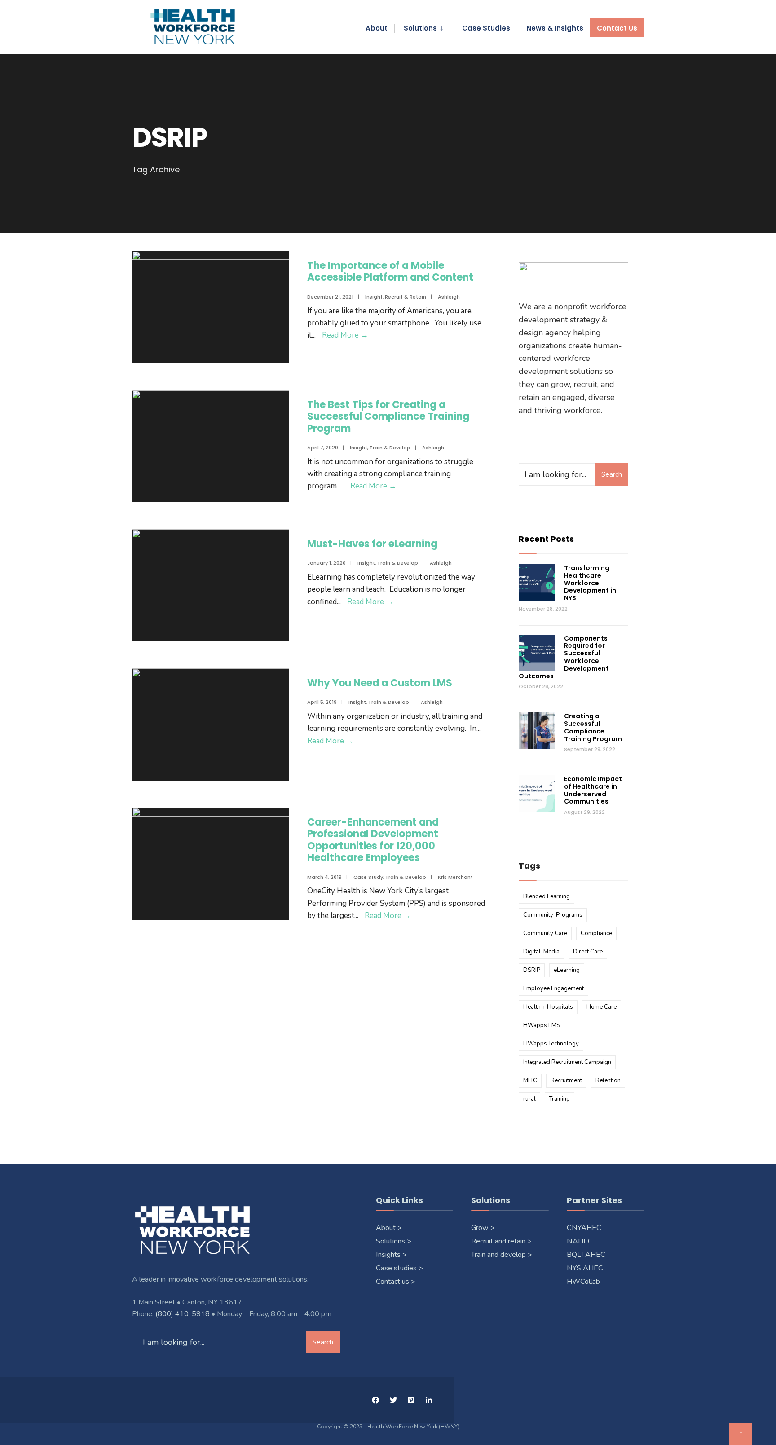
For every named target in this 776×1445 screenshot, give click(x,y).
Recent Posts (546, 539)
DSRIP (531, 970)
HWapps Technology (551, 1044)
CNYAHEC (585, 1228)
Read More (345, 335)
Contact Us (617, 28)
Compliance (596, 933)
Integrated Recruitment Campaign (567, 1062)
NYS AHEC (585, 1268)
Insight (374, 296)
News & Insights (554, 28)
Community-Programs (552, 915)
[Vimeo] (411, 1400)
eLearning (567, 970)
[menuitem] (423, 26)
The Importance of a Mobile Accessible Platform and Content (390, 271)
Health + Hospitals (548, 1007)
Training (559, 1099)
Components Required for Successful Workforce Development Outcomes (564, 657)
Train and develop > (501, 1255)
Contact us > (395, 1282)
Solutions (420, 28)
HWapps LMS (541, 1025)
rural (529, 1099)
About (377, 28)
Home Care (601, 1007)
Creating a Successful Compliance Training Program (593, 727)
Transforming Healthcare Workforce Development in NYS (590, 582)
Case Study (368, 877)
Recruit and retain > (501, 1241)
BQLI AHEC (587, 1255)
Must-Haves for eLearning (372, 544)
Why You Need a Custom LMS (379, 683)
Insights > (391, 1255)
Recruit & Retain (405, 296)
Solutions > (393, 1241)
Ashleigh (449, 296)
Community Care (545, 933)
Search (611, 474)
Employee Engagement (553, 988)
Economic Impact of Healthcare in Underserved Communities (593, 790)
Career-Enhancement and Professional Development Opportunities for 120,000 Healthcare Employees (373, 840)
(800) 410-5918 (182, 1314)
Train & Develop (390, 447)
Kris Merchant (455, 877)
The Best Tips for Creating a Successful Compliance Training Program (388, 416)
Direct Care (588, 952)
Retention (608, 1080)
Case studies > (399, 1268)
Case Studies (486, 28)
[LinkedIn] (428, 1400)
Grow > (483, 1228)
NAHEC (581, 1241)
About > (389, 1228)
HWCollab (583, 1282)
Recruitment (566, 1080)
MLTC (530, 1080)
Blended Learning (546, 896)
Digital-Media (541, 952)
